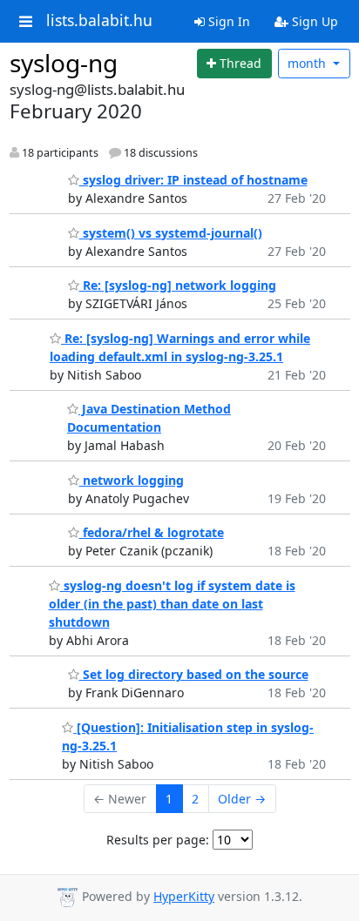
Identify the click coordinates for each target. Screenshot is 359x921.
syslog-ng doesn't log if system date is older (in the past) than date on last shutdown (172, 603)
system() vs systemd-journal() (170, 233)
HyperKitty (183, 896)
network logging (131, 480)
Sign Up (313, 21)
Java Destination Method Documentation (149, 417)
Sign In (227, 21)
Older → (242, 798)
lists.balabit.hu (99, 20)
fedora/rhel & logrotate (151, 532)
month (308, 63)
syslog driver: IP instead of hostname (193, 179)
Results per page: (157, 839)
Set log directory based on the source (193, 674)
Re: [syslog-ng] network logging (177, 285)
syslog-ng (64, 62)
